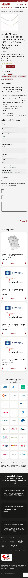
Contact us (15, 571)
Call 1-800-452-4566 (6, 7)
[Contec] (5, 413)
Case (3, 162)
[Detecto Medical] (14, 413)
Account (6, 511)
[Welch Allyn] (14, 455)
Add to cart (11, 66)
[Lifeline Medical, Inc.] (14, 429)
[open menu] (25, 4)
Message (4, 201)
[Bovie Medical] (14, 396)
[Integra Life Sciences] (14, 421)
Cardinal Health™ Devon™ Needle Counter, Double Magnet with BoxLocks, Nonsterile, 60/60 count (13, 326)
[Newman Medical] (14, 438)
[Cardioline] (14, 404)
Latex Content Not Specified (9, 167)
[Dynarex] (23, 413)
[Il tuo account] (18, 5)
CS (3, 141)
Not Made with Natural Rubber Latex (11, 172)
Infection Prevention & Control (9, 76)
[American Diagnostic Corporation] (5, 387)
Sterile (3, 157)
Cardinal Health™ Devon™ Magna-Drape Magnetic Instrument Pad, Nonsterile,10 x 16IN (13, 291)
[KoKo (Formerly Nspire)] (5, 429)
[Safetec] (5, 446)
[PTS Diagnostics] (23, 438)
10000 (3, 146)
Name (3, 189)
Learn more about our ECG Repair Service (13, 528)
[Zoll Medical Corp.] (23, 455)
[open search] (15, 4)
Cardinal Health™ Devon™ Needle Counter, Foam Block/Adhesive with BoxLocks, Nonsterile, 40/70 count (13, 361)
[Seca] (23, 446)
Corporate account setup (10, 509)
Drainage (8, 9)
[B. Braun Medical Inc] (23, 387)
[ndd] (5, 438)
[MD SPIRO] (23, 429)
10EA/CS (4, 136)
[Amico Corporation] (14, 387)
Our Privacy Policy (8, 515)
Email (3, 195)
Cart (5, 513)
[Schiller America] (14, 446)
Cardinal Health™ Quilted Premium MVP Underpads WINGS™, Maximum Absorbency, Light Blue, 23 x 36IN (12, 256)
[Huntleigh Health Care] (5, 421)
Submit (23, 221)
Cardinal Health (9, 79)
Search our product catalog (10, 497)
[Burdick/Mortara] (23, 396)
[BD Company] (5, 396)
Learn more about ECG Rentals (11, 532)
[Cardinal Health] (5, 404)
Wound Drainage (15, 9)
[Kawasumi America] (23, 421)
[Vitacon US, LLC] (5, 455)
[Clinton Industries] (23, 404)
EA (2, 151)
